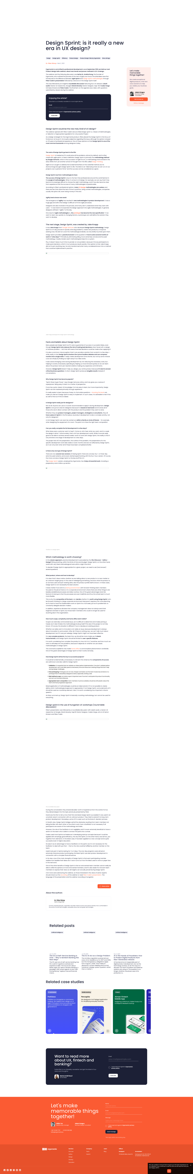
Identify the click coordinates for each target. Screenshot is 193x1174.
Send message (111, 1131)
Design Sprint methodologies (93, 78)
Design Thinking (97, 162)
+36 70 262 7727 (55, 1130)
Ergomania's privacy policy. (72, 111)
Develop (71, 1159)
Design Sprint (50, 155)
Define (70, 1154)
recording (64, 875)
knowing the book (98, 392)
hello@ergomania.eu (57, 1132)
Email (50, 105)
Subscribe (54, 115)
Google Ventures (68, 227)
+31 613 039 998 (67, 1130)
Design (71, 1157)
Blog (105, 1151)
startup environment (73, 588)
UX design (82, 187)
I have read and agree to (65, 111)
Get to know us (138, 99)
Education (71, 1162)
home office (75, 649)
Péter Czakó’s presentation (92, 875)
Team (87, 1151)
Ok (169, 1171)
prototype (77, 213)
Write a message (139, 103)
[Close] (191, 1165)
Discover (71, 1151)
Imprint (88, 1154)
